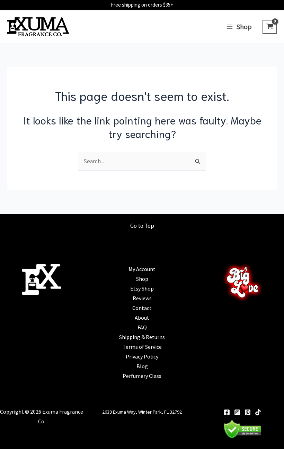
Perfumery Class (142, 375)
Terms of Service (142, 346)
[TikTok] (258, 412)
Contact (142, 307)
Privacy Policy (142, 356)
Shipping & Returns (142, 337)
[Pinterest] (248, 412)
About (142, 317)
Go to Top (142, 226)
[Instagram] (237, 412)
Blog (142, 366)
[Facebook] (227, 412)
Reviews (142, 298)
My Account (142, 269)
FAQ (142, 327)
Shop (142, 278)
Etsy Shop (142, 288)
